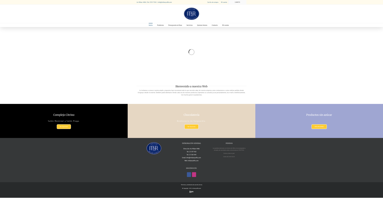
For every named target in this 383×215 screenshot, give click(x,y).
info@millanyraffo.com (165, 2)
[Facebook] (189, 174)
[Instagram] (194, 174)
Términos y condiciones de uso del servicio (191, 184)
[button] (233, 25)
